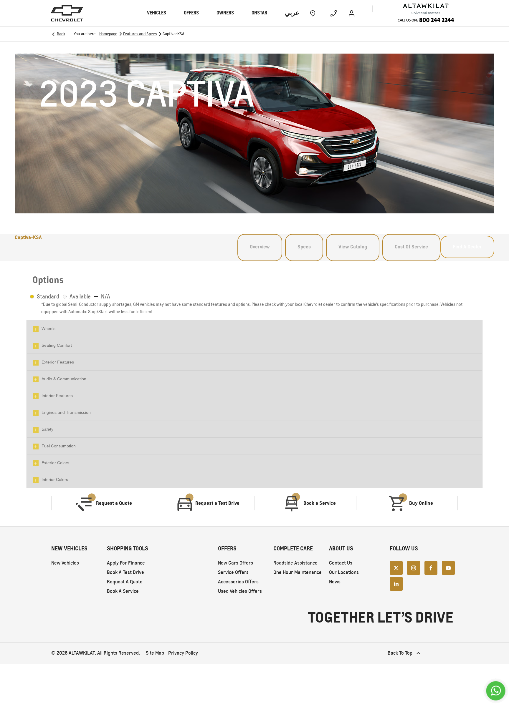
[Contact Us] (334, 13)
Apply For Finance (126, 563)
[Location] (313, 13)
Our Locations (344, 572)
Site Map (155, 653)
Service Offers (233, 572)
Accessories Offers (238, 582)
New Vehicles (65, 563)
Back (61, 33)
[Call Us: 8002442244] (425, 20)
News (335, 582)
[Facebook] (430, 567)
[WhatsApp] (495, 690)
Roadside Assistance (295, 563)
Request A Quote (125, 582)
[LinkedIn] (396, 583)
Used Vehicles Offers (240, 591)
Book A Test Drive (125, 572)
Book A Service (123, 591)
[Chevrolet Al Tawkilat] (414, 9)
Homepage (108, 33)
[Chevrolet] (67, 13)
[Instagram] (413, 567)
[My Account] (352, 13)
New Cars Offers (235, 563)
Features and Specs (140, 33)
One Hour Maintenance (297, 572)
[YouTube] (448, 567)
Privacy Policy (183, 653)
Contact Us (340, 563)
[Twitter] (396, 567)
